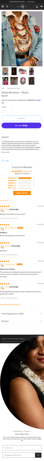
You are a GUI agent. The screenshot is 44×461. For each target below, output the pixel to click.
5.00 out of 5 (27, 171)
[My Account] (37, 6)
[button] (12, 178)
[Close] (41, 346)
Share (6, 160)
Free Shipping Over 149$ (12, 314)
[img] (4, 206)
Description (5, 137)
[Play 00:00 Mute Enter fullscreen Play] (22, 38)
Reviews (5, 321)
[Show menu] (2, 6)
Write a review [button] (22, 193)
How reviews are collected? (10, 304)
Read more (6, 152)
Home (3, 88)
